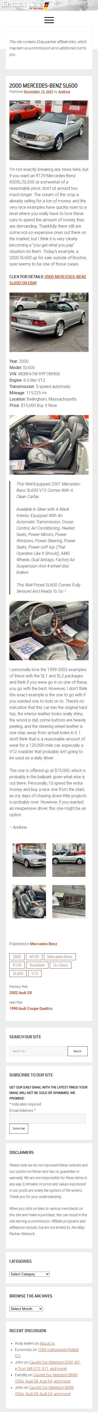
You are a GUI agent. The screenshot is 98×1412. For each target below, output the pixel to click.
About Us (47, 1343)
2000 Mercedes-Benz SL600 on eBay (47, 279)
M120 (34, 957)
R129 (17, 965)
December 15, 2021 (38, 92)
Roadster (37, 965)
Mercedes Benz (43, 944)
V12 (35, 973)
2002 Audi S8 (20, 993)
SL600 (18, 973)
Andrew (64, 92)
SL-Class (60, 965)
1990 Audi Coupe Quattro (31, 1008)
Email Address (22, 1110)
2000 (17, 957)
